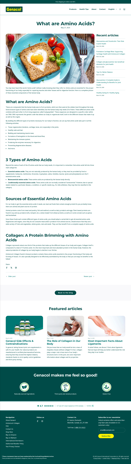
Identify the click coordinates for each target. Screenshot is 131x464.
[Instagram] (42, 421)
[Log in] (120, 9)
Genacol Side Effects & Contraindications (19, 342)
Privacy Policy (97, 458)
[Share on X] (11, 268)
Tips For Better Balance (104, 72)
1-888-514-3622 (79, 428)
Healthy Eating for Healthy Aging (107, 93)
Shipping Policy (115, 458)
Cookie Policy (106, 458)
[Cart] (124, 9)
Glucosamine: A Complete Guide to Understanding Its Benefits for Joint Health (108, 82)
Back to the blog (65, 293)
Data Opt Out (125, 458)
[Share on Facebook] (7, 268)
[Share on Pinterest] (16, 268)
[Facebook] (37, 421)
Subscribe (106, 436)
